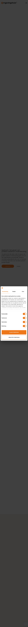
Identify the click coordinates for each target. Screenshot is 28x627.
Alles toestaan (14, 332)
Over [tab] (23, 291)
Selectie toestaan (14, 337)
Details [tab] (14, 291)
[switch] (25, 318)
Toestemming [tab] (5, 291)
